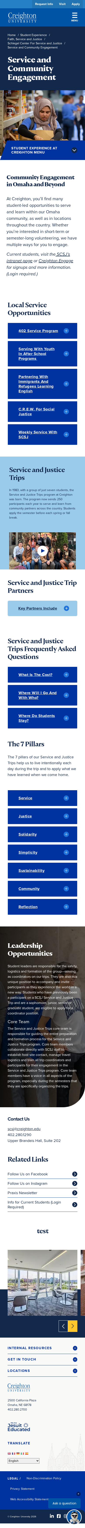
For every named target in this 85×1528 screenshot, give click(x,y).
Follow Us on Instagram (28, 1183)
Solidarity (28, 834)
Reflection (28, 907)
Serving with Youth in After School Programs (36, 353)
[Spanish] (27, 1454)
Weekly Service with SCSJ (38, 434)
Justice (25, 816)
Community (29, 889)
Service (25, 798)
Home (12, 35)
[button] (42, 1348)
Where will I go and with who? (38, 695)
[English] (10, 1454)
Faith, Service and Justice (25, 39)
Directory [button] (40, 133)
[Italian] (23, 1454)
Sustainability (31, 870)
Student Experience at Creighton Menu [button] (34, 150)
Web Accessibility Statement (29, 1499)
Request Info (44, 4)
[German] (18, 1454)
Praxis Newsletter (22, 1193)
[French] (14, 1454)
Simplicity (28, 852)
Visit (62, 4)
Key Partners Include (37, 608)
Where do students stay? (37, 718)
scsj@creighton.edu (24, 1129)
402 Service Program (38, 331)
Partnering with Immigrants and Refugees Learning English (36, 384)
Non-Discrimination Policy (44, 1478)
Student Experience (33, 35)
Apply (76, 4)
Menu (74, 20)
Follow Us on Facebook (28, 1174)
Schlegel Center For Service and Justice (35, 43)
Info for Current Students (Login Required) (34, 1204)
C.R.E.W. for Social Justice (37, 411)
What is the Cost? (36, 675)
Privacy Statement (22, 1489)
